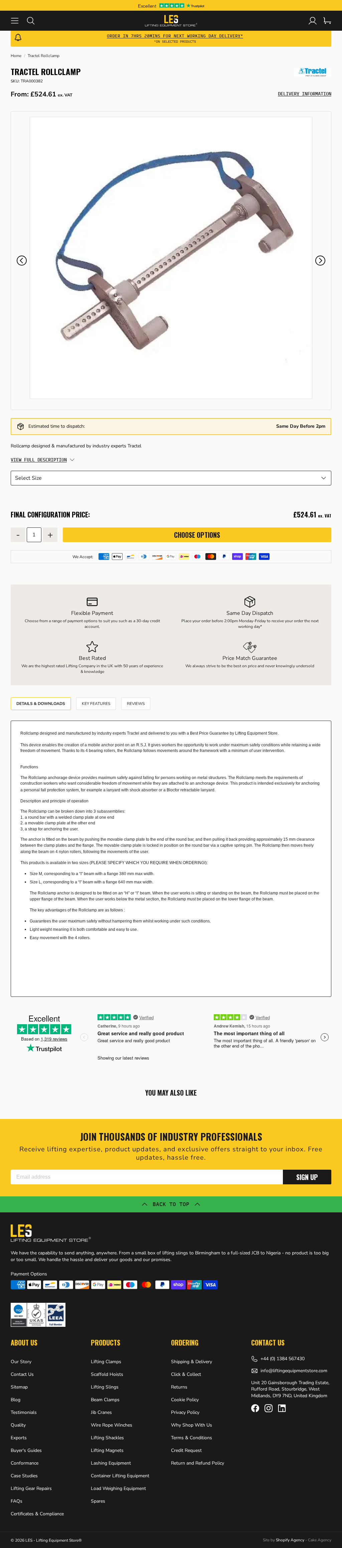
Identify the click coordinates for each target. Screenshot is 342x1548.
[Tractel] (312, 72)
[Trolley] (327, 21)
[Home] (171, 21)
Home (16, 55)
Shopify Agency (290, 1540)
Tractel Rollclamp (43, 55)
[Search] (35, 21)
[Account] (313, 21)
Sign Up (307, 1177)
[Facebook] (255, 1408)
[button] (21, 260)
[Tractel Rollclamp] (171, 258)
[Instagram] (269, 1408)
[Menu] (19, 21)
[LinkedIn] (282, 1408)
